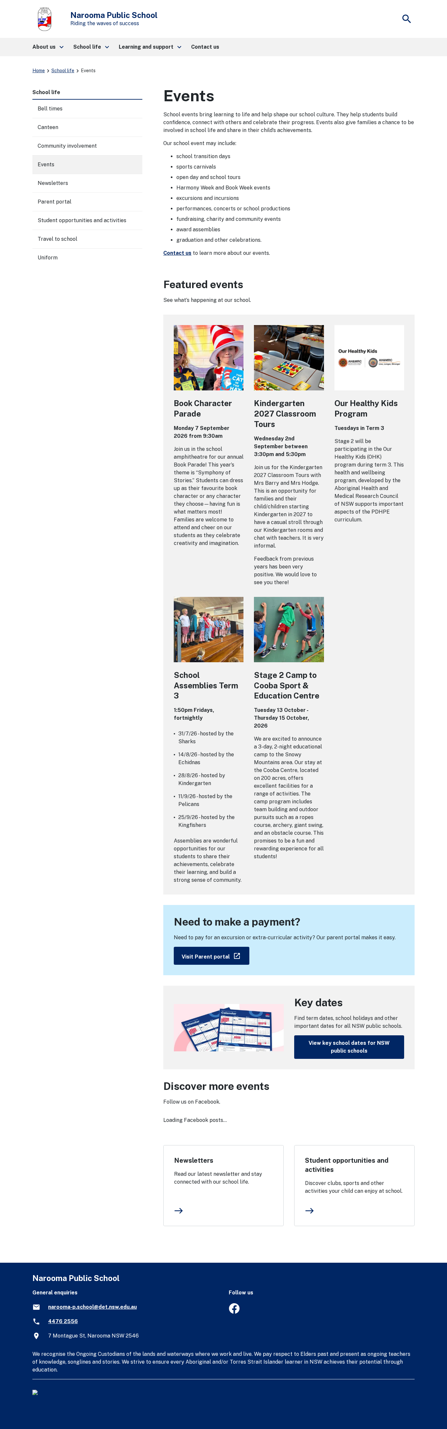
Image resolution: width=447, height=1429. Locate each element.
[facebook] (234, 1312)
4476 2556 (63, 1321)
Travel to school (57, 239)
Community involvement (67, 146)
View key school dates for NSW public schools (349, 1047)
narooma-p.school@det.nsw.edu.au (92, 1307)
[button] (47, 47)
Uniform (48, 258)
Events (46, 164)
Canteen (48, 127)
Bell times (50, 109)
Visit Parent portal (215, 955)
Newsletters (193, 1160)
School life (62, 70)
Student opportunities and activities (346, 1165)
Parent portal (54, 202)
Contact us (177, 253)
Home (38, 70)
